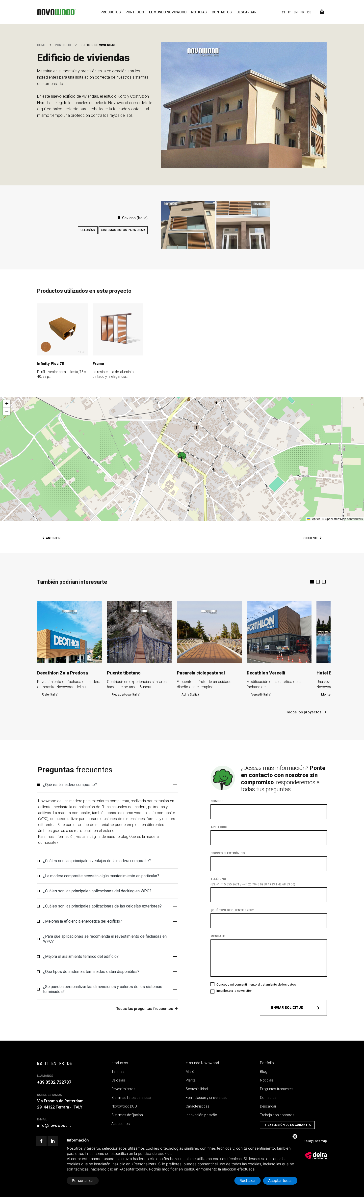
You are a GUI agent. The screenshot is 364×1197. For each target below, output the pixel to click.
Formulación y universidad (206, 1098)
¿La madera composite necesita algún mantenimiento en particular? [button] (101, 876)
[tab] (107, 784)
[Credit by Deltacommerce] (316, 1158)
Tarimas (118, 1072)
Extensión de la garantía (289, 1125)
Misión (191, 1072)
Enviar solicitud (287, 1008)
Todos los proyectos (303, 712)
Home (41, 45)
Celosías (87, 230)
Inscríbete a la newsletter (234, 991)
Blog (263, 1072)
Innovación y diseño (201, 1115)
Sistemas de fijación (127, 1115)
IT (289, 12)
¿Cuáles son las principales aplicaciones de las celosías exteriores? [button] (102, 906)
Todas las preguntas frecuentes (144, 1008)
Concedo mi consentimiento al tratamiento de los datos (256, 984)
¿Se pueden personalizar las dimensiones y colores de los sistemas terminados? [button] (102, 989)
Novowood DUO (124, 1106)
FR (302, 12)
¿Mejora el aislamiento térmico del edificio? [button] (81, 956)
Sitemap (321, 1141)
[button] (182, 457)
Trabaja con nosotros (277, 1115)
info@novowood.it (54, 1125)
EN (296, 12)
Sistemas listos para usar (123, 230)
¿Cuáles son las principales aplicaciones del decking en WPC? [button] (97, 891)
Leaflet (315, 519)
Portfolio (135, 12)
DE (309, 12)
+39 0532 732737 (54, 1082)
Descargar (246, 12)
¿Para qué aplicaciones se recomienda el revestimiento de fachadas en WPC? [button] (105, 939)
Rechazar (247, 1180)
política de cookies (155, 1153)
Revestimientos (123, 1089)
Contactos (222, 12)
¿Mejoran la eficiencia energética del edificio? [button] (82, 921)
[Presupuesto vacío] (322, 12)
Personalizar (83, 1180)
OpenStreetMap (335, 519)
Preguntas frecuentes (276, 1089)
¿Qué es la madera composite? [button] (70, 784)
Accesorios (120, 1124)
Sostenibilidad (197, 1089)
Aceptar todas (280, 1180)
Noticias (199, 12)
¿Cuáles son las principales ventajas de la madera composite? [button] (97, 860)
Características (197, 1106)
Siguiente (311, 538)
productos (111, 12)
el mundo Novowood (167, 12)
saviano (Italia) (134, 218)
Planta (191, 1080)
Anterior (53, 538)
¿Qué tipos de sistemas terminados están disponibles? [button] (91, 971)
